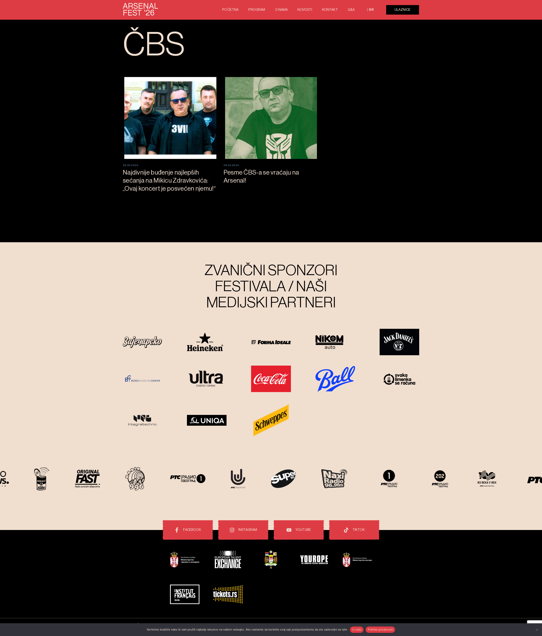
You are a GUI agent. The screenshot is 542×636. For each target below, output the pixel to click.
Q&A (351, 9)
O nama (281, 9)
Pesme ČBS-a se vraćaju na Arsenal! (261, 176)
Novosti (304, 9)
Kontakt (330, 9)
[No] (537, 630)
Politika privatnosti (380, 629)
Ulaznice (403, 9)
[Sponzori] (142, 342)
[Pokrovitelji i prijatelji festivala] (184, 560)
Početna (230, 9)
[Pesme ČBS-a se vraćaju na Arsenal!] (271, 118)
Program (256, 9)
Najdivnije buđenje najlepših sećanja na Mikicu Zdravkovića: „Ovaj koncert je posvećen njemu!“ (169, 180)
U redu (357, 629)
